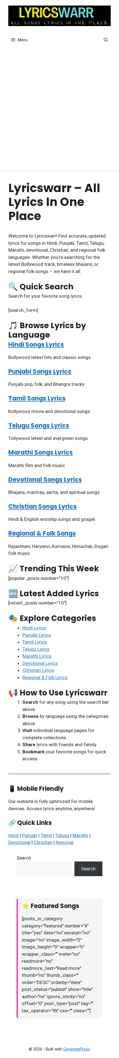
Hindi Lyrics (34, 628)
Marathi (80, 835)
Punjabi (29, 835)
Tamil (46, 835)
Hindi (13, 835)
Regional (65, 842)
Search (24, 858)
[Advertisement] (59, 110)
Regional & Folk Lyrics (45, 677)
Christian (43, 842)
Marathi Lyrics (36, 656)
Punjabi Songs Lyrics (39, 371)
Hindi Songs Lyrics (36, 344)
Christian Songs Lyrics (42, 506)
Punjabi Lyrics (36, 635)
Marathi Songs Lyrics (40, 452)
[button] (105, 40)
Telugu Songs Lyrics (38, 425)
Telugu (62, 835)
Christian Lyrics (38, 670)
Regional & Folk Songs (42, 533)
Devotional (19, 842)
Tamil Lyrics (34, 642)
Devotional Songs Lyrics (45, 479)
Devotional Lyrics (40, 663)
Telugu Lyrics (36, 649)
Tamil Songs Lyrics (37, 398)
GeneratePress (76, 1049)
